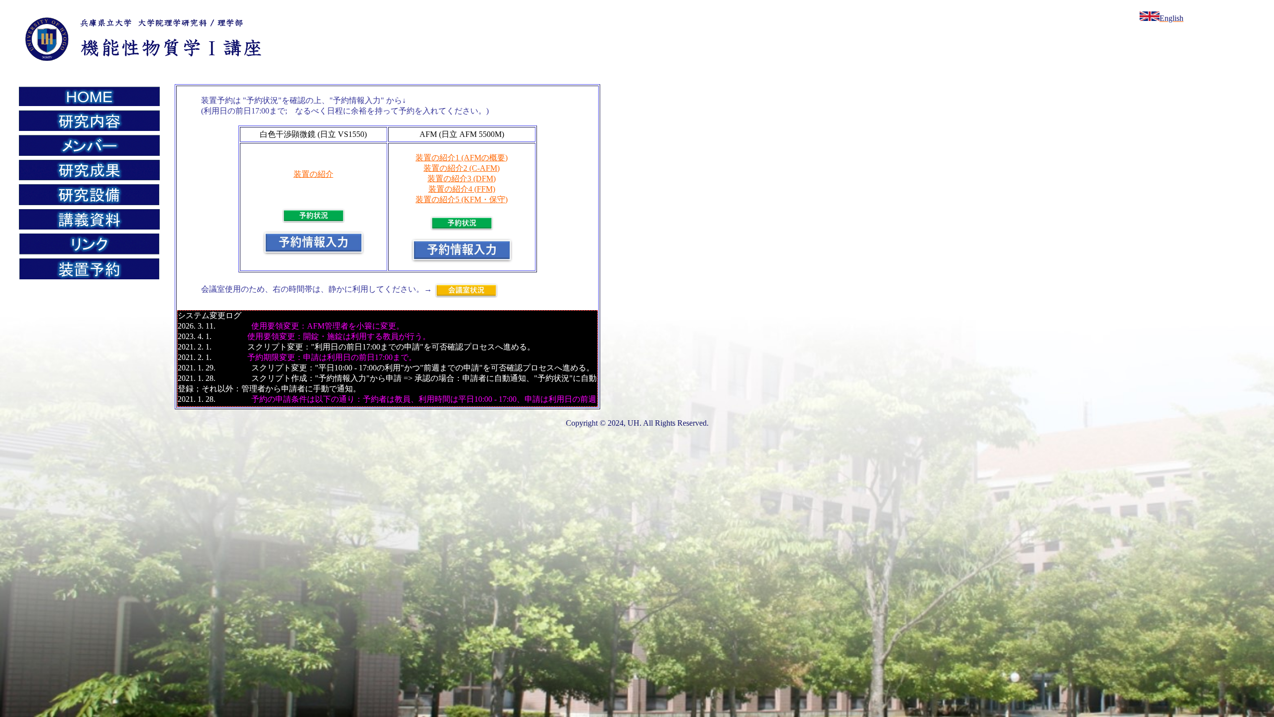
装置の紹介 (313, 174)
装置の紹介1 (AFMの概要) (462, 157)
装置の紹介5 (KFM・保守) (462, 199)
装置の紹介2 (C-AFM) (462, 168)
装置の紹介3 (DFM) (461, 178)
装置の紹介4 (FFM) (461, 189)
